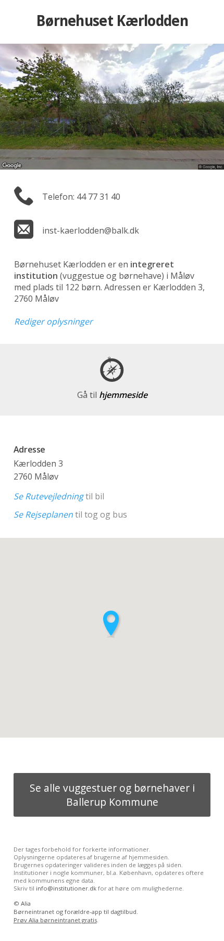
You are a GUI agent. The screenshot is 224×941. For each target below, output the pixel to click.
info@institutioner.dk (66, 888)
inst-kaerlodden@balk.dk (90, 230)
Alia (26, 903)
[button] (112, 624)
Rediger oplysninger (53, 321)
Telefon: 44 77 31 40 (81, 196)
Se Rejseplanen (43, 514)
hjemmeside (112, 395)
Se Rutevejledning (48, 496)
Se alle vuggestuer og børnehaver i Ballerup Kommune (112, 795)
